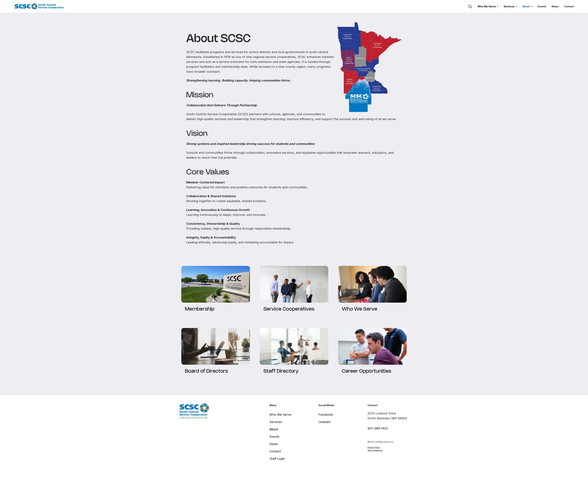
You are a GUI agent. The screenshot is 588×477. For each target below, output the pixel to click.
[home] (40, 6)
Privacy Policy (374, 447)
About (526, 6)
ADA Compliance (375, 450)
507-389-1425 (378, 428)
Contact (569, 6)
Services (509, 6)
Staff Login (277, 458)
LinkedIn (324, 422)
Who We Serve (487, 6)
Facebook (325, 414)
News (555, 6)
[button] (487, 6)
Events (542, 6)
